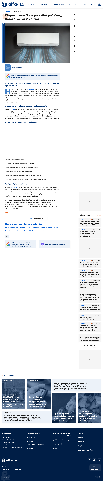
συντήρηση (14, 187)
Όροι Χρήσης (5, 466)
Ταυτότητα (18, 469)
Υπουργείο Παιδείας (58, 4)
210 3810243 (94, 469)
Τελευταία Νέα (31, 4)
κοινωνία (11, 375)
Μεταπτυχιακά (57, 444)
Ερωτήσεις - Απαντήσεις (85, 450)
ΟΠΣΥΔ (69, 435)
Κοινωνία (93, 4)
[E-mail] (74, 51)
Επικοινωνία (5, 469)
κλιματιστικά (31, 89)
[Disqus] (39, 273)
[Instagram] (94, 460)
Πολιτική (55, 448)
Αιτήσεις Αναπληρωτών (59, 435)
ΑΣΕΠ (28, 444)
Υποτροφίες (5, 447)
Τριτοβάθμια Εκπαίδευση (61, 440)
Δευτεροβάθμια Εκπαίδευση (10, 442)
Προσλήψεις (40, 444)
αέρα (13, 110)
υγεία (7, 236)
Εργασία (83, 4)
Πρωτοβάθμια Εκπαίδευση (9, 440)
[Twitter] (74, 31)
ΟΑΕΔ (33, 444)
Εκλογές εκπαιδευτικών (16, 447)
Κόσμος (80, 433)
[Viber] (74, 41)
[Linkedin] (74, 36)
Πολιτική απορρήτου (20, 466)
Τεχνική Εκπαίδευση (7, 444)
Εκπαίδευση (44, 4)
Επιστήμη (81, 441)
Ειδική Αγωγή (18, 444)
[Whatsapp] (74, 46)
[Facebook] (74, 26)
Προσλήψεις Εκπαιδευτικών (62, 433)
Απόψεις (81, 437)
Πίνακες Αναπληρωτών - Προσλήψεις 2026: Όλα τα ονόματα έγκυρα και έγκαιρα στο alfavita (31, 227)
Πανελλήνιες (72, 4)
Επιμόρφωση (82, 446)
